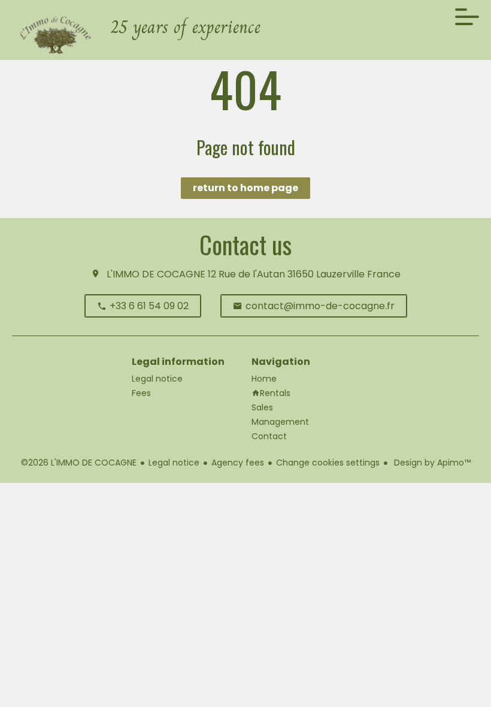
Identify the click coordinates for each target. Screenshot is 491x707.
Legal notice (173, 463)
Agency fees (237, 463)
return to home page (245, 188)
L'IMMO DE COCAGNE (156, 274)
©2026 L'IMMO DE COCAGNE (79, 463)
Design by (431, 463)
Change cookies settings (328, 463)
